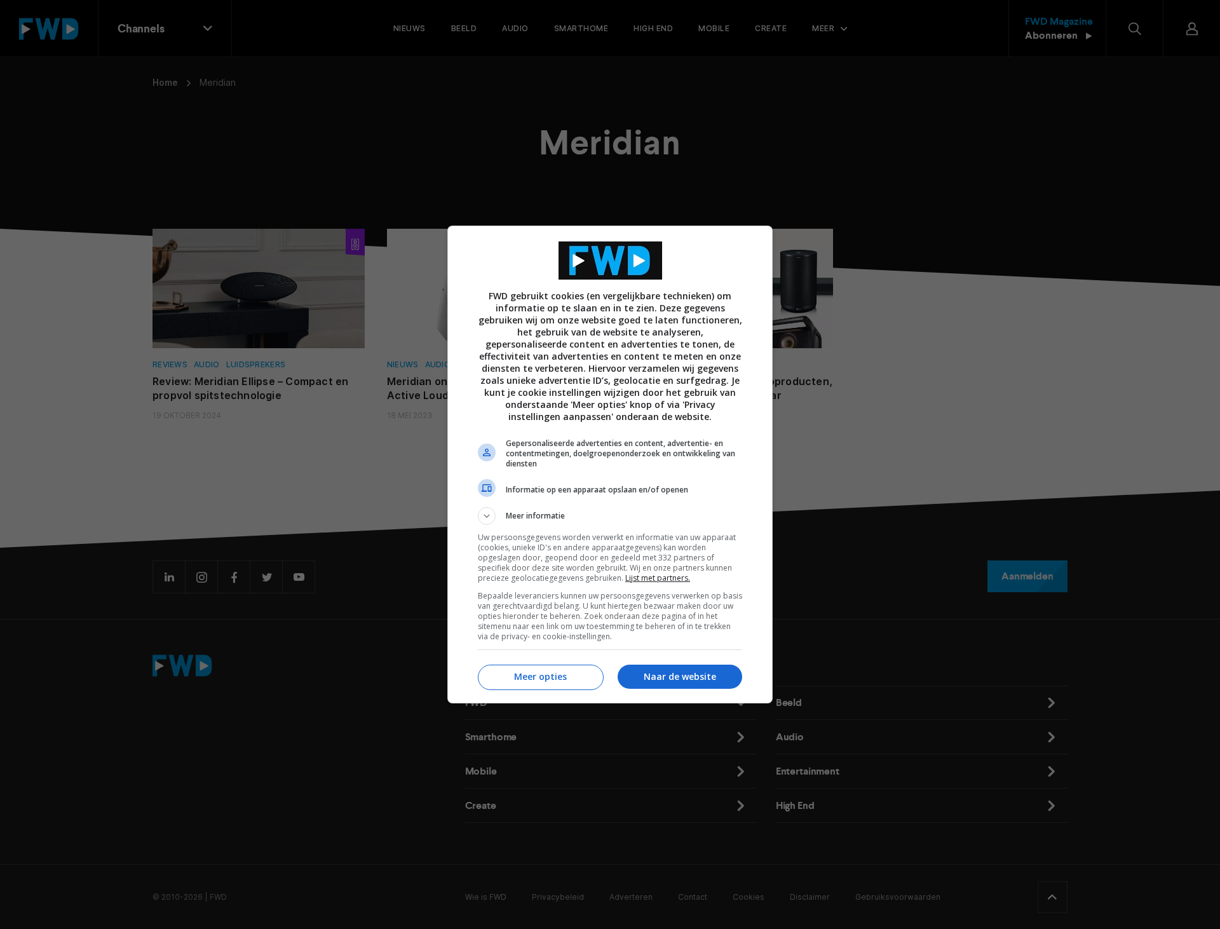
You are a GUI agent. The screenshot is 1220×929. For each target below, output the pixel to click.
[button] (610, 516)
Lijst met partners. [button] (657, 578)
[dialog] (610, 464)
